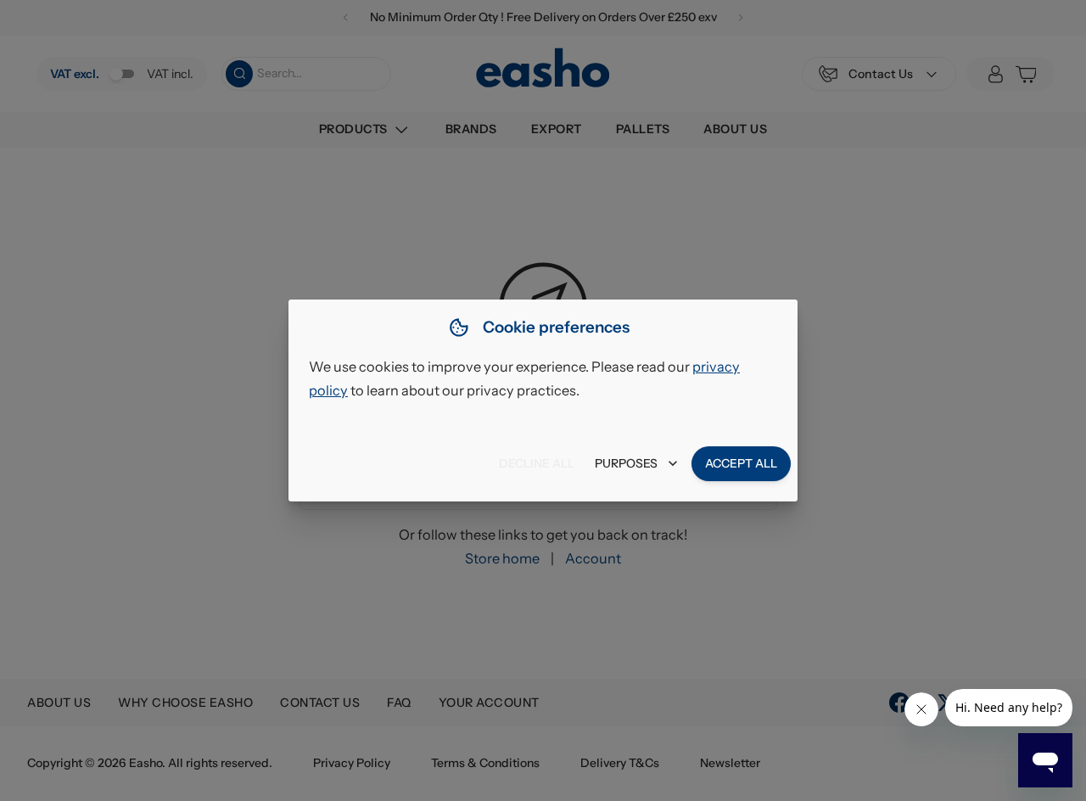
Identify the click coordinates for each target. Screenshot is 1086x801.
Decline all (536, 463)
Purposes (626, 463)
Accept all (741, 463)
